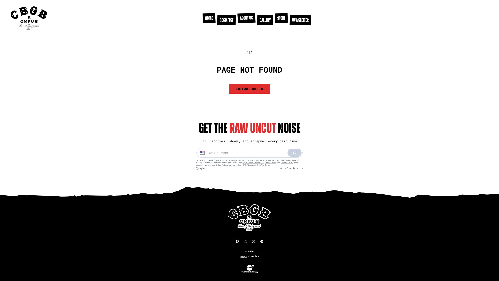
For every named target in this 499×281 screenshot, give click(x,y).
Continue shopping (250, 89)
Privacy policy (249, 256)
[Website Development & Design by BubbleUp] (249, 272)
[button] (246, 18)
